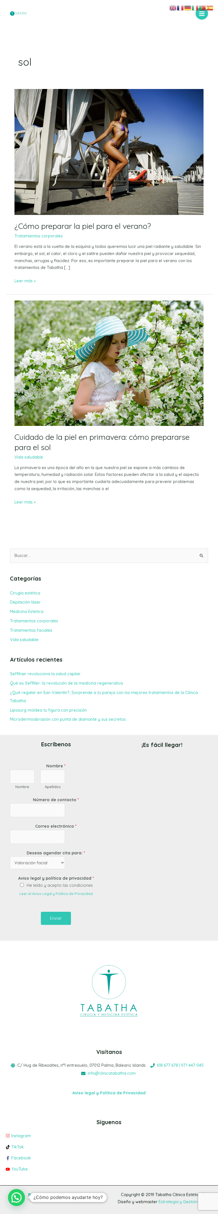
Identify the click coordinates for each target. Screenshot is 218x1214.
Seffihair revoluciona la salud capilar (45, 673)
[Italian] (195, 7)
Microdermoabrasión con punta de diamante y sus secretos (68, 719)
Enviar (56, 918)
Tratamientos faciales (31, 630)
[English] (173, 7)
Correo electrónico (56, 826)
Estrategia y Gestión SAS (182, 1201)
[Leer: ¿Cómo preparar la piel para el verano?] (109, 151)
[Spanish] (210, 7)
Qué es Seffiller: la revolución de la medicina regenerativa (66, 683)
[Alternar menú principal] (202, 13)
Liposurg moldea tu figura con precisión (48, 710)
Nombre (56, 765)
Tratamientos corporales (38, 236)
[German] (188, 7)
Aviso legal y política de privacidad (56, 878)
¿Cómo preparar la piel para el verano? (82, 226)
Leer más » (25, 280)
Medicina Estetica (26, 611)
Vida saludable (28, 457)
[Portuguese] (202, 7)
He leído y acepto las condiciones (60, 885)
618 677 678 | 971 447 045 (180, 1065)
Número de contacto (56, 799)
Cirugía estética (25, 593)
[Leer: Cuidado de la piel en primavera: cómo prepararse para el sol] (109, 363)
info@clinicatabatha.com (112, 1073)
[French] (180, 7)
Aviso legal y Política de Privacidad (109, 1092)
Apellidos (53, 787)
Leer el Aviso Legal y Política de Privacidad (56, 894)
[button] (16, 1197)
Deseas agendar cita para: (56, 852)
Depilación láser (25, 602)
